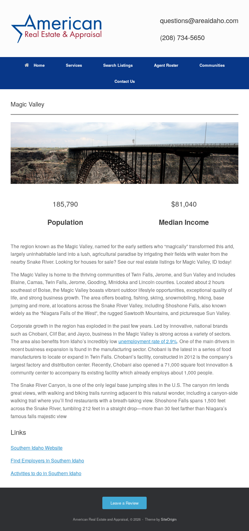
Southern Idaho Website (37, 447)
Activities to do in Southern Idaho (46, 473)
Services (74, 65)
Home (39, 65)
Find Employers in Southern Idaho (47, 460)
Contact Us (124, 81)
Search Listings (118, 65)
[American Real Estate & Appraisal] (56, 28)
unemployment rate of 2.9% (147, 341)
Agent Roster (166, 65)
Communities (212, 65)
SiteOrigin (168, 519)
